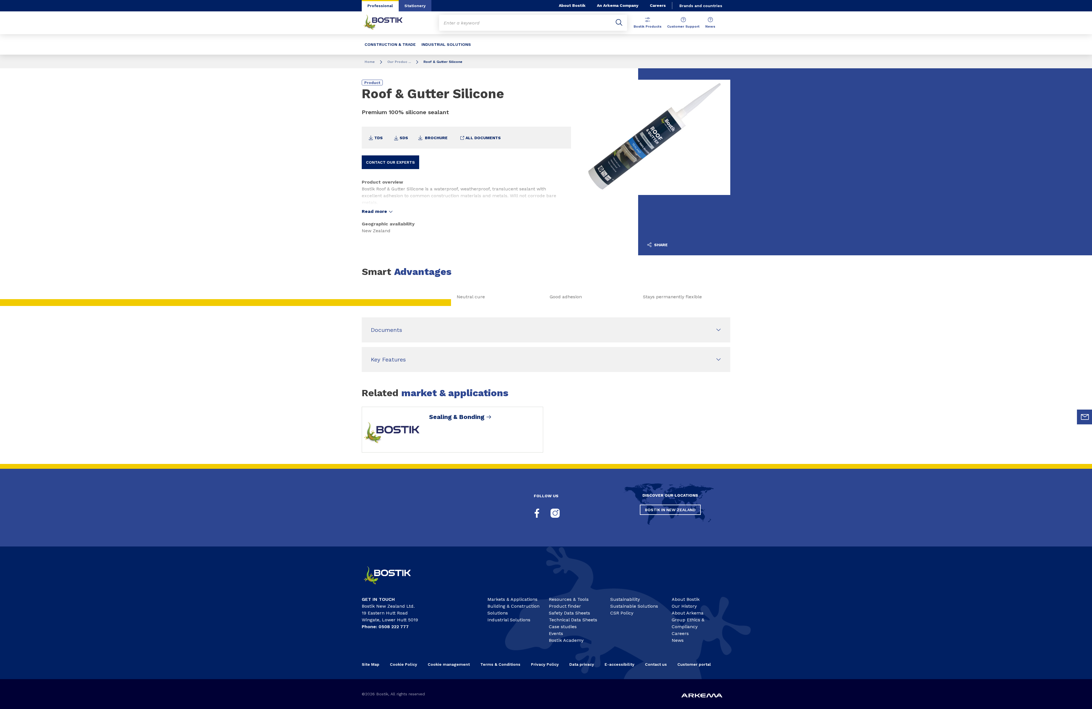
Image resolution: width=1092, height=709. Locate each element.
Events (556, 633)
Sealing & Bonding (456, 417)
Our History (684, 606)
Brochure (436, 137)
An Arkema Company (617, 5)
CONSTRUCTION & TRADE (390, 44)
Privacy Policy (545, 664)
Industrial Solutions (508, 619)
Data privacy (581, 664)
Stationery (415, 5)
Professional (380, 5)
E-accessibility (619, 664)
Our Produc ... (399, 62)
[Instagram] (555, 513)
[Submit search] (619, 23)
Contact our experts (390, 162)
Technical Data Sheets (573, 619)
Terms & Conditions (500, 664)
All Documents (482, 137)
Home (370, 62)
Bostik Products (647, 26)
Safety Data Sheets (569, 613)
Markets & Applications (512, 599)
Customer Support (683, 26)
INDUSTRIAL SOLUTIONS (446, 44)
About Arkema (688, 613)
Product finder (565, 606)
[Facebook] (536, 513)
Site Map (370, 664)
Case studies (563, 626)
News (710, 26)
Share (660, 245)
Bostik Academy (566, 640)
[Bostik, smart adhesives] (392, 586)
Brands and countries (700, 5)
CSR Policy (621, 613)
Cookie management (449, 664)
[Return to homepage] (387, 23)
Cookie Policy (403, 664)
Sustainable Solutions (634, 606)
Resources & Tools (569, 599)
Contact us (656, 664)
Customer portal (694, 664)
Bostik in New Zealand (670, 509)
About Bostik (572, 5)
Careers (658, 5)
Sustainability (625, 599)
